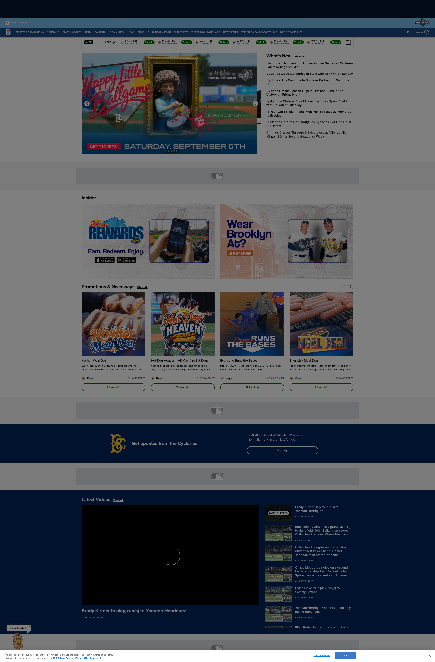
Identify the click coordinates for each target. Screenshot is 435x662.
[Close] (429, 655)
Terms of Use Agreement (88, 658)
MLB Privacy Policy (62, 658)
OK (345, 655)
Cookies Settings (322, 655)
